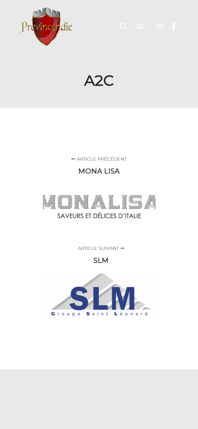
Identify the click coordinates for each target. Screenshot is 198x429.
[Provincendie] (46, 27)
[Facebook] (174, 27)
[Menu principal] (140, 27)
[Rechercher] (123, 27)
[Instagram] (160, 27)
